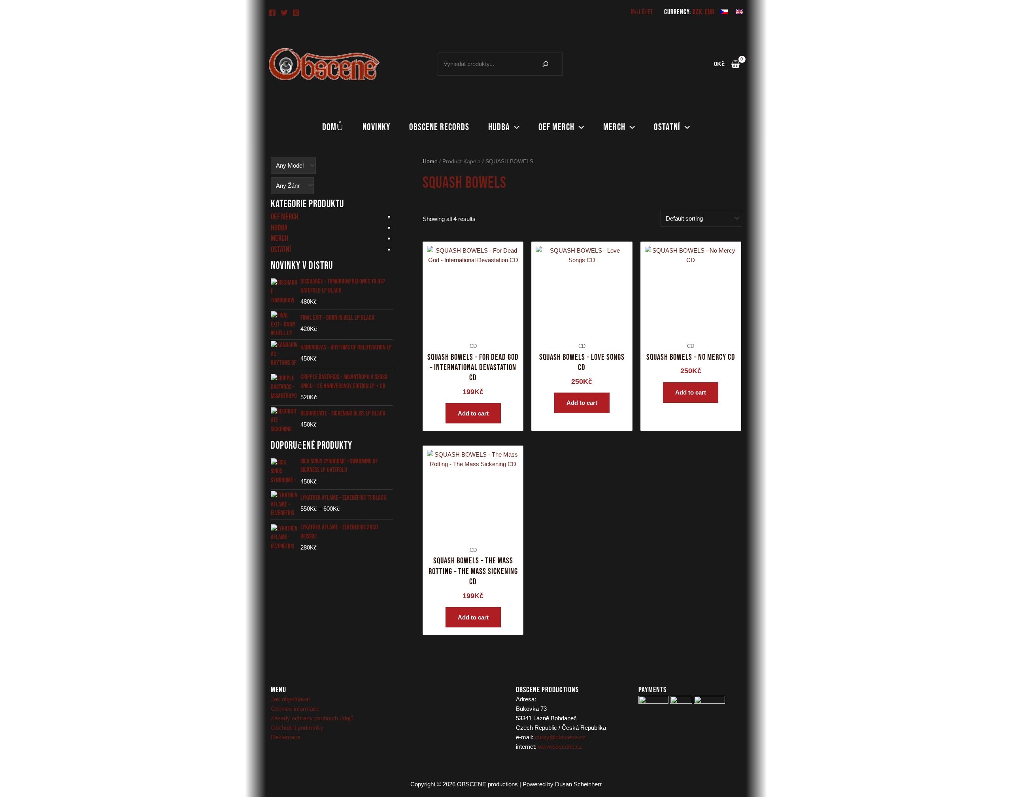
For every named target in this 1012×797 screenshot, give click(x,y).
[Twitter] (284, 12)
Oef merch (556, 127)
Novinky (376, 127)
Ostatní (667, 127)
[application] (514, 127)
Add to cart (473, 413)
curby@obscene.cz (560, 737)
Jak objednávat (290, 699)
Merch (614, 127)
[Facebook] (272, 12)
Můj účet (642, 12)
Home (430, 161)
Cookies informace (295, 708)
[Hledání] (545, 64)
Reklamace (285, 737)
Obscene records (439, 127)
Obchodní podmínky (297, 727)
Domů (333, 127)
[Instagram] (296, 12)
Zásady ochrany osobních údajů (312, 718)
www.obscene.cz (560, 746)
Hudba (499, 127)
